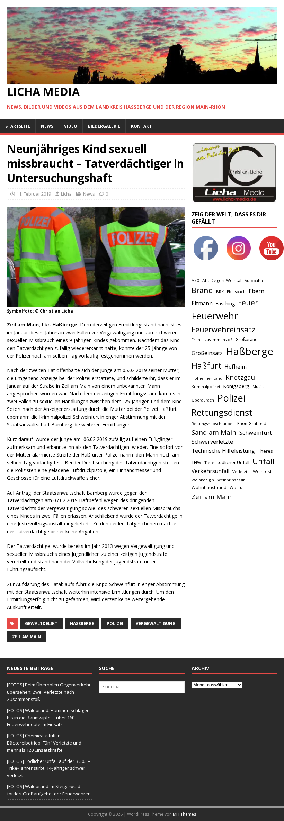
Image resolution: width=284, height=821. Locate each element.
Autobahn (254, 280)
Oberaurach (203, 400)
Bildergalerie (104, 126)
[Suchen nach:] (142, 687)
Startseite (17, 126)
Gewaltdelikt (41, 623)
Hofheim (235, 366)
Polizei (115, 623)
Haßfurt (206, 365)
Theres (265, 451)
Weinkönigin (203, 480)
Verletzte (241, 471)
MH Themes (184, 814)
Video (70, 126)
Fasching (225, 303)
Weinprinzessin (231, 479)
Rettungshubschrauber (213, 423)
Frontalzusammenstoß (212, 339)
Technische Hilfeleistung (223, 450)
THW (196, 462)
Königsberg (236, 386)
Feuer (248, 302)
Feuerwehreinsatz (223, 329)
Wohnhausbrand (209, 487)
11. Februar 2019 (34, 194)
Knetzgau (240, 377)
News (47, 126)
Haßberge (82, 623)
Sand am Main (214, 432)
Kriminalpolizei (206, 386)
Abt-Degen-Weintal (221, 280)
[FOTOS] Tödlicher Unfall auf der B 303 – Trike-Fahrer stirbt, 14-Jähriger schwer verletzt (48, 768)
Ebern (256, 291)
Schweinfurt (255, 432)
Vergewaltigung (156, 623)
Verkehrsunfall (210, 471)
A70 (195, 280)
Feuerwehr (215, 315)
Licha (66, 194)
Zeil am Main (26, 637)
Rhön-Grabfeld (251, 423)
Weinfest (262, 471)
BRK (220, 291)
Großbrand (247, 339)
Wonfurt (238, 487)
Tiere (209, 462)
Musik (258, 386)
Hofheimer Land (207, 378)
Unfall (263, 461)
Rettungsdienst (222, 412)
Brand (202, 290)
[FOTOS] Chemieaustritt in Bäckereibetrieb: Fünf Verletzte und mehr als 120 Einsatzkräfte (44, 742)
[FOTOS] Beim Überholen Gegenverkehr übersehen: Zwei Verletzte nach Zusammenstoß (49, 692)
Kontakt (141, 126)
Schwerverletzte (212, 441)
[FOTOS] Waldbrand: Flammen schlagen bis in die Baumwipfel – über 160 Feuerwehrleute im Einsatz (48, 717)
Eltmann (202, 303)
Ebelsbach (236, 291)
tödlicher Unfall (233, 462)
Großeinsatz (207, 353)
